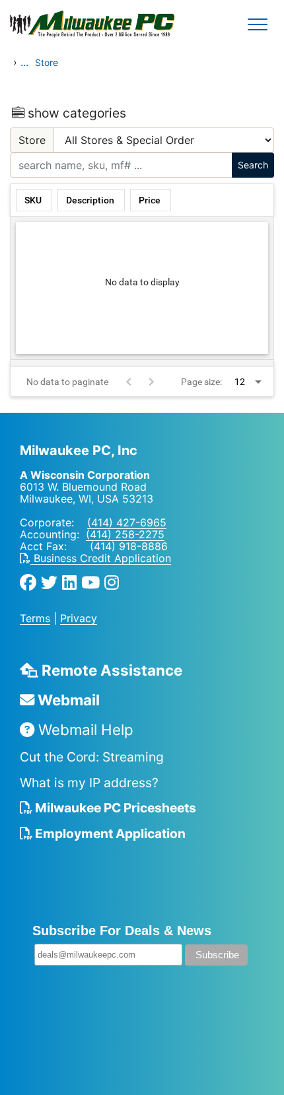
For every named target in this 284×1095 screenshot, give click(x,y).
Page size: (201, 381)
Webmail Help (83, 729)
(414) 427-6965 (126, 522)
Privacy (78, 618)
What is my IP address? (89, 783)
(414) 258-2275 (125, 534)
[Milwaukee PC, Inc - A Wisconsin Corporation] (53, 24)
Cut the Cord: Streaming (92, 757)
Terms (35, 618)
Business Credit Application (100, 558)
